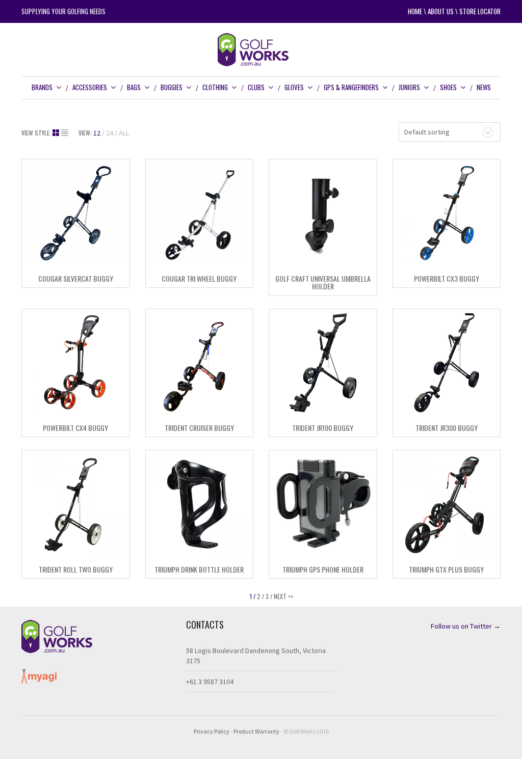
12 (96, 133)
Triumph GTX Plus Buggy (446, 569)
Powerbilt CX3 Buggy (446, 278)
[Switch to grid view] (57, 133)
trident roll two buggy (76, 569)
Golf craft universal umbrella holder (323, 282)
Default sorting (427, 132)
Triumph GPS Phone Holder (322, 569)
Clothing (215, 87)
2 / (260, 596)
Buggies (171, 87)
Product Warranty (256, 731)
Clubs (256, 87)
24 (109, 133)
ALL (124, 133)
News (484, 87)
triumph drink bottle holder (199, 569)
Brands (42, 87)
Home (415, 11)
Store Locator (480, 11)
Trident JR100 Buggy (322, 427)
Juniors (409, 87)
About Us (441, 11)
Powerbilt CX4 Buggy (75, 427)
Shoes (448, 87)
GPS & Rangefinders (351, 87)
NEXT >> (283, 596)
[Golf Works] (261, 48)
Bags (134, 87)
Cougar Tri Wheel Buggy (199, 278)
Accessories (89, 87)
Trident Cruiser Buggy (199, 427)
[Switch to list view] (64, 133)
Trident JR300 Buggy (446, 427)
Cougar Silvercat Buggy (75, 278)
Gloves (294, 87)
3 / (269, 596)
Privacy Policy (211, 731)
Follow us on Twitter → (466, 626)
